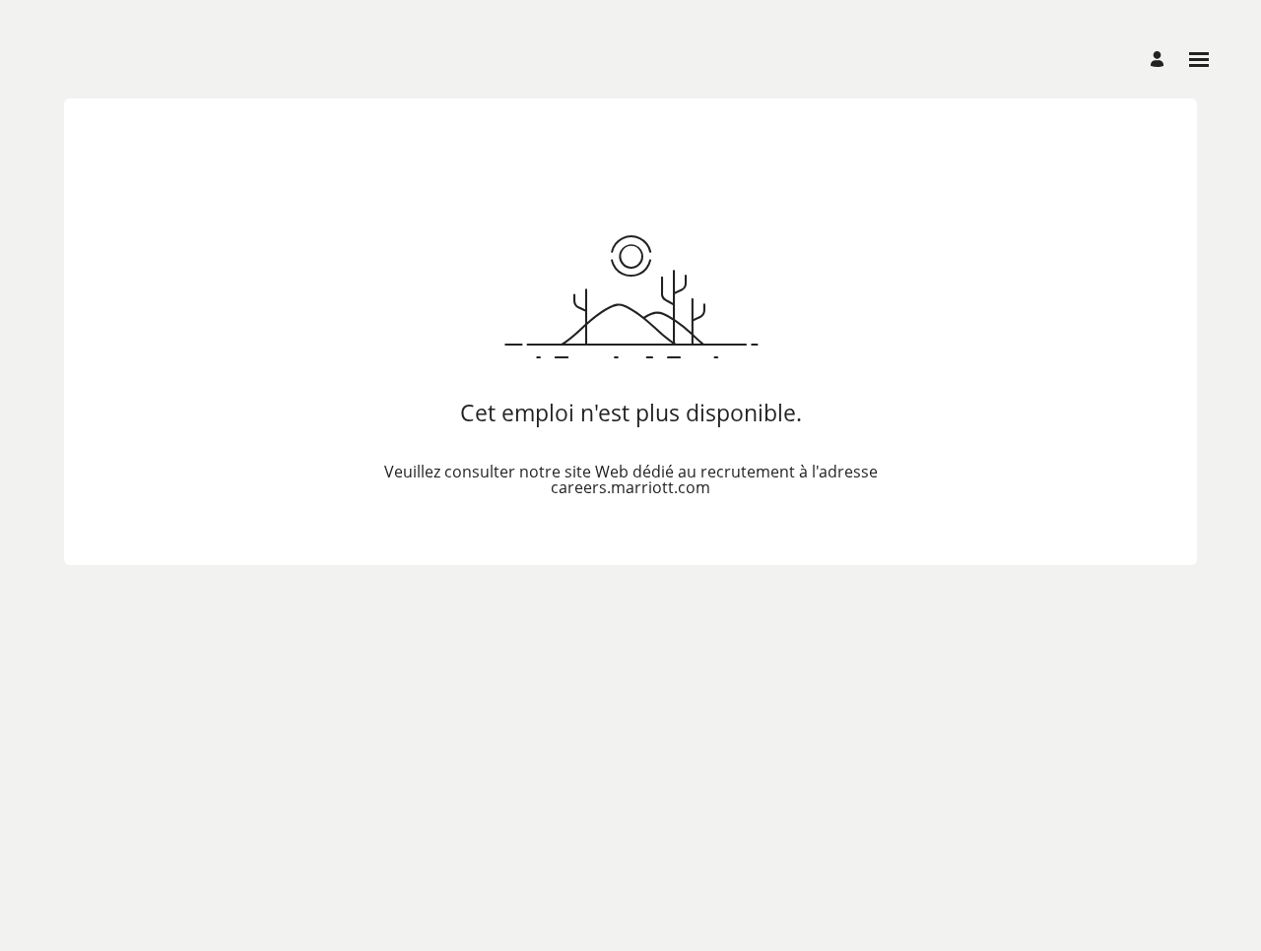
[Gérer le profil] (1160, 59)
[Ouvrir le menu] (1199, 59)
